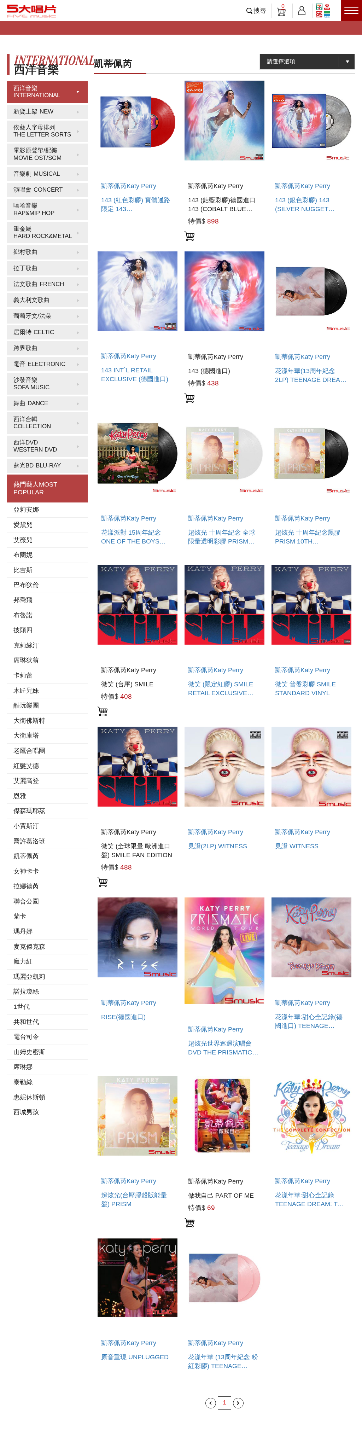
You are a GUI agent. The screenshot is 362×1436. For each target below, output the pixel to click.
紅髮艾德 (26, 765)
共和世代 (26, 1021)
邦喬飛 (23, 600)
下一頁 (238, 1403)
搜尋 (259, 10)
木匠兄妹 (26, 690)
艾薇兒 (23, 539)
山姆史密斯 (29, 1052)
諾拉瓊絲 (26, 991)
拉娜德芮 (26, 886)
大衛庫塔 (26, 735)
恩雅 (19, 796)
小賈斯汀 (26, 826)
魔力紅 (23, 961)
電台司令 (26, 1036)
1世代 (21, 1006)
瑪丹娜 (23, 931)
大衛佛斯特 (29, 720)
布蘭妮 (23, 554)
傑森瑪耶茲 (29, 810)
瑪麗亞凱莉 (29, 976)
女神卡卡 (26, 871)
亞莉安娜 (26, 509)
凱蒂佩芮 (26, 856)
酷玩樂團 (26, 705)
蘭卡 (19, 916)
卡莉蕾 (23, 675)
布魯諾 (23, 615)
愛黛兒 (23, 524)
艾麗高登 (26, 780)
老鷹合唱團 (29, 750)
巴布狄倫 (26, 584)
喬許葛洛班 (29, 841)
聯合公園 (26, 901)
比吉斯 (23, 570)
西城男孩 (26, 1112)
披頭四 (23, 630)
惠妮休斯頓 (29, 1097)
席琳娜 (23, 1066)
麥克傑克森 (29, 946)
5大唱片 (32, 11)
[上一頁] (210, 1403)
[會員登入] (301, 9)
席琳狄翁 (26, 660)
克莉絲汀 (26, 645)
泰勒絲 (23, 1082)
